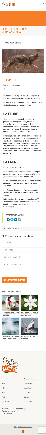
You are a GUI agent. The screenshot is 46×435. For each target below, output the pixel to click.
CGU (15, 427)
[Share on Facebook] (8, 219)
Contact (27, 392)
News (4, 383)
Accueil (4, 379)
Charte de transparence (25, 427)
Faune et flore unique (11, 85)
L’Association (28, 383)
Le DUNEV (27, 388)
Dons (3, 392)
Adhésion (5, 388)
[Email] (19, 219)
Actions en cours (30, 379)
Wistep (4, 397)
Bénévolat (5, 401)
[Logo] (8, 4)
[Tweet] (12, 219)
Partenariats (28, 401)
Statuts (26, 397)
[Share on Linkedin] (15, 219)
